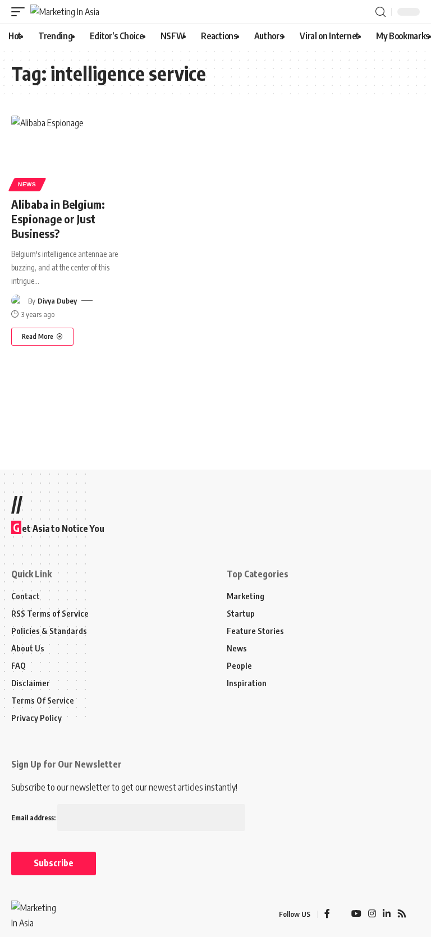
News (27, 184)
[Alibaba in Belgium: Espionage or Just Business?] (71, 152)
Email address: (34, 818)
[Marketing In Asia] (64, 12)
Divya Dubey (57, 300)
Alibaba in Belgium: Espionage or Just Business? (58, 218)
